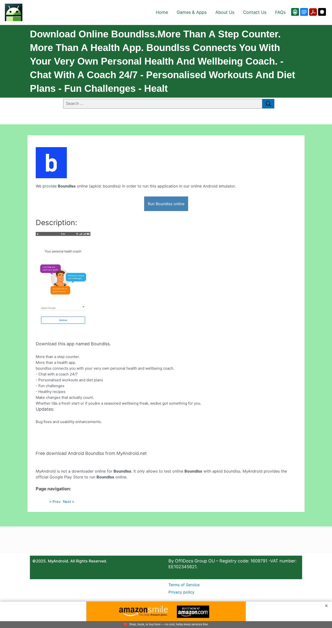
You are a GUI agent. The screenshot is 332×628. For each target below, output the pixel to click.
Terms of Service (184, 584)
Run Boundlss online (166, 203)
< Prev (55, 501)
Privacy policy (181, 592)
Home (162, 12)
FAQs (280, 12)
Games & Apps (192, 12)
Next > (68, 501)
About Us (224, 12)
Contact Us (254, 12)
